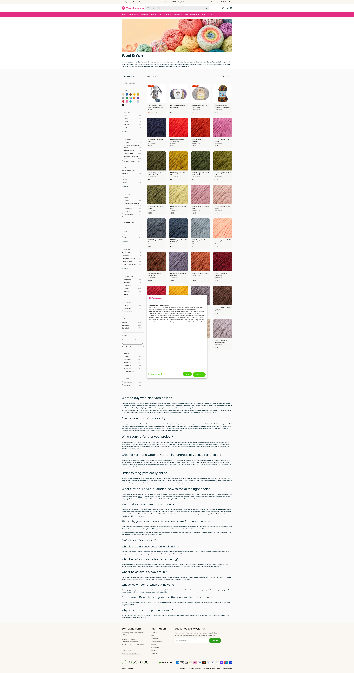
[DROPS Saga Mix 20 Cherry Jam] (222, 261)
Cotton (146, 494)
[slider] (123, 344)
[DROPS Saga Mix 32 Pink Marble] (222, 194)
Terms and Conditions (194, 668)
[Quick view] (164, 101)
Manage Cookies (227, 668)
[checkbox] (123, 94)
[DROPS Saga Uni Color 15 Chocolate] (222, 295)
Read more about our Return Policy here (196, 529)
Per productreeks (129, 83)
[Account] (227, 8)
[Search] (207, 8)
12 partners (170, 315)
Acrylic (179, 410)
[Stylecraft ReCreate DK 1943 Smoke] (200, 93)
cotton (199, 408)
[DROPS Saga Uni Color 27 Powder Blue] (222, 228)
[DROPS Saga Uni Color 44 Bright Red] (178, 127)
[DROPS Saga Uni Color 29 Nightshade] (178, 228)
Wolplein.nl (130, 668)
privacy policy (175, 317)
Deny (187, 374)
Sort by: (224, 77)
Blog (230, 2)
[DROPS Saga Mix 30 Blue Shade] (156, 228)
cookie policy (186, 317)
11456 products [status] (152, 77)
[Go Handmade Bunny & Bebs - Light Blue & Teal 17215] (156, 93)
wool (170, 410)
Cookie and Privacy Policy (212, 668)
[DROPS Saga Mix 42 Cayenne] (200, 127)
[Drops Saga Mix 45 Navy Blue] (156, 127)
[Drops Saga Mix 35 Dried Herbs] (156, 194)
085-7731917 (127, 650)
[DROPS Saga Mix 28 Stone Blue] (200, 228)
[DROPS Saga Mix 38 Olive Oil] (178, 160)
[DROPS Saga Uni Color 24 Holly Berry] (178, 261)
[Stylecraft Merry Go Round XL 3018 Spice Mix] (222, 93)
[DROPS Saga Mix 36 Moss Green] (222, 160)
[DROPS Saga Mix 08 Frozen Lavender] (222, 328)
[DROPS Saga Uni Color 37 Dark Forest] (200, 160)
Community (214, 2)
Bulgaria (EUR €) (166, 662)
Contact (223, 2)
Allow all (198, 374)
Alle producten (129, 76)
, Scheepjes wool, (221, 509)
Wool (193, 494)
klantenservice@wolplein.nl (131, 654)
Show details (155, 374)
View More (125, 132)
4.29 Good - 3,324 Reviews (180, 2)
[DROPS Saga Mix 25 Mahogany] (156, 261)
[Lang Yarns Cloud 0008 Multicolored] (178, 93)
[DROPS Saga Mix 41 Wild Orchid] (222, 127)
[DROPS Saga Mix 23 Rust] (200, 261)
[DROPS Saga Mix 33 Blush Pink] (200, 194)
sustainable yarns (169, 428)
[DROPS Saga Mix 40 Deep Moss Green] (156, 160)
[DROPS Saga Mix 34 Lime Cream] (178, 194)
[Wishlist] (222, 8)
